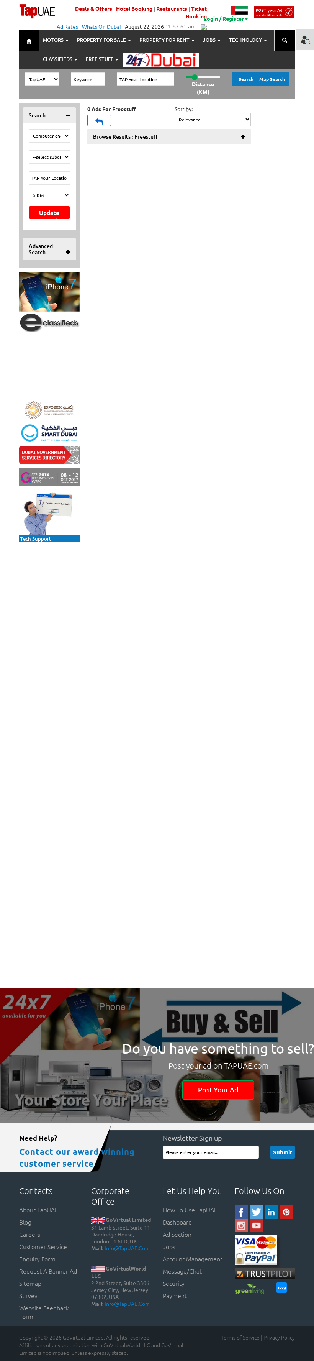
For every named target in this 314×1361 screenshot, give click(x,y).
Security (174, 1283)
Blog (25, 1222)
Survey (28, 1295)
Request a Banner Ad (48, 1271)
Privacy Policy (279, 1337)
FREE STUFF (100, 59)
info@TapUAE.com (127, 1247)
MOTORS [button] (54, 39)
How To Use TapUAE (190, 1209)
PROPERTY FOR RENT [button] (165, 39)
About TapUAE (38, 1209)
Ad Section (177, 1234)
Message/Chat (182, 1271)
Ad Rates (67, 26)
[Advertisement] (69, 594)
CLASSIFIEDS (58, 59)
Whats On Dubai (101, 26)
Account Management (192, 1258)
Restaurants (171, 8)
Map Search (272, 79)
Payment (175, 1295)
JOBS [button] (210, 39)
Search (246, 79)
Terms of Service (240, 1337)
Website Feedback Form (44, 1312)
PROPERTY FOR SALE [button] (102, 39)
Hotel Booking (134, 8)
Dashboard (177, 1222)
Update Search (49, 214)
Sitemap (30, 1283)
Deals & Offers (93, 8)
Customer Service (43, 1246)
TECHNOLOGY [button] (246, 39)
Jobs (169, 1246)
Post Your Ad (218, 1089)
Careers (29, 1234)
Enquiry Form (37, 1258)
